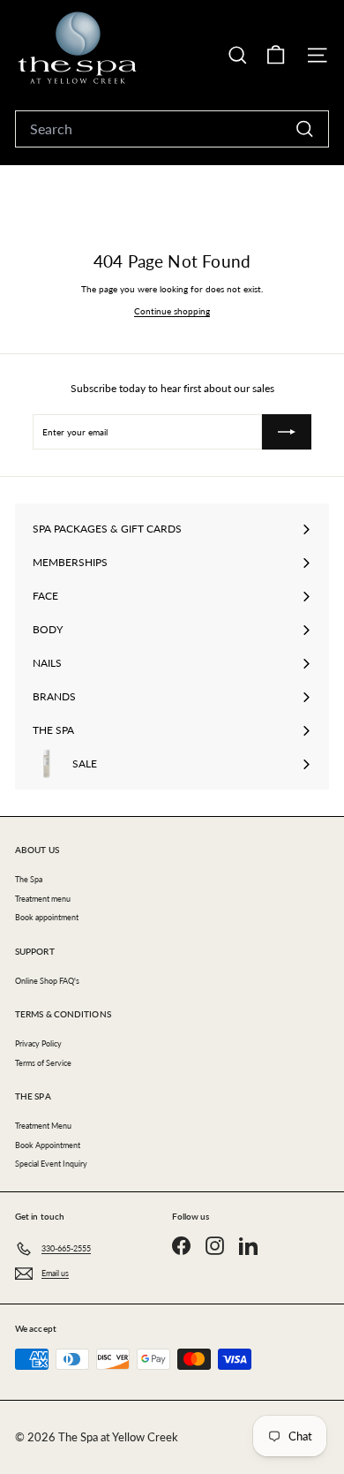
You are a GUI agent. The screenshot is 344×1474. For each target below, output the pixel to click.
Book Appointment (47, 1145)
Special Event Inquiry (51, 1163)
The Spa (28, 879)
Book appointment (47, 917)
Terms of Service (43, 1063)
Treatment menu (43, 898)
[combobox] (172, 128)
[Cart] (275, 55)
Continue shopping (172, 311)
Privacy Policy (38, 1043)
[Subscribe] (286, 432)
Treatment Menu (43, 1125)
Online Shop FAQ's (47, 981)
